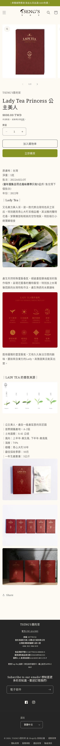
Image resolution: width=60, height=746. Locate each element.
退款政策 (52, 738)
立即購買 (30, 153)
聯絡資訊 (48, 743)
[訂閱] (49, 690)
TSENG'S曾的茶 (19, 738)
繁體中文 (28, 724)
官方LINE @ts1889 (30, 631)
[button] (4, 12)
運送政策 (37, 743)
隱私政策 (15, 743)
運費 (22, 119)
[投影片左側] (22, 84)
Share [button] (9, 595)
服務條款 (26, 743)
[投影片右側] (37, 84)
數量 (4, 124)
